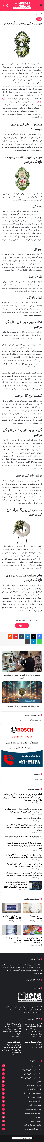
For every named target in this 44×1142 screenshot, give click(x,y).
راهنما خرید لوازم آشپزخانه (31, 1070)
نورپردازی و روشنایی (33, 1109)
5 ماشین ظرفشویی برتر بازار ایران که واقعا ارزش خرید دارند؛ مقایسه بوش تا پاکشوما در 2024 (15, 884)
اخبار (34, 14)
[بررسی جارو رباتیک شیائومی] (32, 908)
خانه (39, 14)
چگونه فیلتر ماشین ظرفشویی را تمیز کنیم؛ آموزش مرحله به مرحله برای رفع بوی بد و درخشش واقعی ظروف (24, 827)
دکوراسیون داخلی (34, 1105)
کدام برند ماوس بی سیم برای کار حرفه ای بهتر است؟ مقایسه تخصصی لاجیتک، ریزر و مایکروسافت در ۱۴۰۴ (23, 797)
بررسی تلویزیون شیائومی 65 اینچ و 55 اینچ (12, 917)
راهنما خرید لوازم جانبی (32, 1125)
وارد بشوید (22, 720)
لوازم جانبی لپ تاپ (34, 1097)
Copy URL (22, 626)
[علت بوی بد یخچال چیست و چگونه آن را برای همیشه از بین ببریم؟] (32, 930)
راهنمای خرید (36, 1066)
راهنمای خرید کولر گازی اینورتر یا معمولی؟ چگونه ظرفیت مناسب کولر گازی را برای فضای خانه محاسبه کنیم (23, 845)
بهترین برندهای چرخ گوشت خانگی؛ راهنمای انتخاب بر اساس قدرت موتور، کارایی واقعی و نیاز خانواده (11, 1029)
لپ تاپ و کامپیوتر (34, 1089)
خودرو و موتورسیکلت (33, 1113)
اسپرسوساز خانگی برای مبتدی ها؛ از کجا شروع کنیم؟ (23, 836)
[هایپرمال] (22, 5)
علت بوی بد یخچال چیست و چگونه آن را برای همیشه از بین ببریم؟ (33, 940)
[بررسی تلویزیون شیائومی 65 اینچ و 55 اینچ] (11, 908)
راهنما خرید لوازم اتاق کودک (31, 1078)
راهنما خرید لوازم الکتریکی (31, 1074)
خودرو (38, 1117)
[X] (33, 636)
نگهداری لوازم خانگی (33, 1085)
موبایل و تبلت (36, 1121)
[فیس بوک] (39, 636)
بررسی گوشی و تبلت (33, 1129)
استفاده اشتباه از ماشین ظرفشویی (29, 818)
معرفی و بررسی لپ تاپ (32, 1093)
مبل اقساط (38, 779)
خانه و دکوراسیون (34, 1101)
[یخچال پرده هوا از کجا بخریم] (11, 930)
